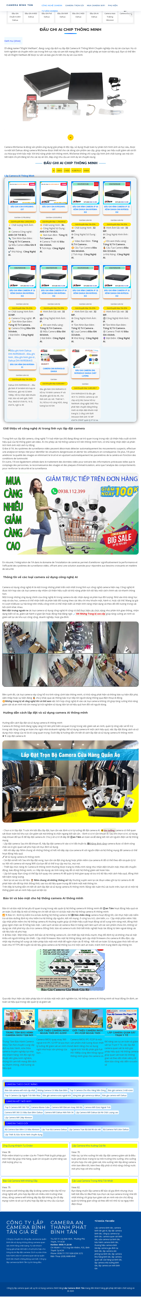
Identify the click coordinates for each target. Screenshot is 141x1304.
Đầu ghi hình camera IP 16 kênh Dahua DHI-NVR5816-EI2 (22, 293)
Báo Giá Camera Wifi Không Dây (20, 1181)
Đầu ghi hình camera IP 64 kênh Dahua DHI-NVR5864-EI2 (85, 209)
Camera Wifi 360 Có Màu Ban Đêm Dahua (24, 1112)
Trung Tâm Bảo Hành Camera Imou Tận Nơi (19, 1034)
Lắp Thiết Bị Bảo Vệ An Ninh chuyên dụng (23, 1134)
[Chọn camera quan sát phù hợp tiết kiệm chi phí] (132, 14)
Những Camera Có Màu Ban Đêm (52, 1090)
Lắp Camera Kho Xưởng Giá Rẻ (89, 1145)
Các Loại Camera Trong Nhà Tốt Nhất (92, 1181)
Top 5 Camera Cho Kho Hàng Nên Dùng (88, 1090)
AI (53, 170)
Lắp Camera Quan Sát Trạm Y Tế (122, 1034)
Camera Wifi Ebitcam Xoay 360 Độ (67, 1107)
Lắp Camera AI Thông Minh (19, 175)
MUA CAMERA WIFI (96, 5)
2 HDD (66, 170)
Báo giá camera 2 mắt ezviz (120, 1090)
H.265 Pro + (76, 170)
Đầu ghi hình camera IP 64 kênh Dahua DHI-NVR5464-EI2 (54, 293)
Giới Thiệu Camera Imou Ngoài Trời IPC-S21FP (53, 1031)
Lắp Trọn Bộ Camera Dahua (54, 1129)
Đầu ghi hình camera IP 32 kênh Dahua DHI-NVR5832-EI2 (117, 209)
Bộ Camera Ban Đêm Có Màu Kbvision (22, 1129)
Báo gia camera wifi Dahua (114, 1095)
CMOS (59, 170)
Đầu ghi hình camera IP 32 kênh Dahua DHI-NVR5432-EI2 (85, 293)
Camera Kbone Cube (40, 1107)
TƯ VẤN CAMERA (50, 11)
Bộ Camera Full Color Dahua (115, 1129)
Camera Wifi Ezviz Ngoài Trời (97, 1107)
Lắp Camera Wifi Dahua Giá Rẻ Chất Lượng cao (97, 1112)
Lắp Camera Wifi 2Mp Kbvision (18, 1117)
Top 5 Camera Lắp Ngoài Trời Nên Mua (22, 1095)
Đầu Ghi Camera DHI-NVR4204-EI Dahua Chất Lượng (85, 373)
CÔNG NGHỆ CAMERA (52, 5)
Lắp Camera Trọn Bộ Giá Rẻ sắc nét (85, 1129)
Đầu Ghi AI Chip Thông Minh (70, 29)
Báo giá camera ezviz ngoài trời (57, 1095)
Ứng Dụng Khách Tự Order (18, 1145)
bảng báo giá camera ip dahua (86, 1095)
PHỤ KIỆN (112, 5)
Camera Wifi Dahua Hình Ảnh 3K (59, 1112)
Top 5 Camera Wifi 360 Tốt (17, 1107)
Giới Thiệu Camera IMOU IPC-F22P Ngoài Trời (87, 1031)
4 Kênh (86, 170)
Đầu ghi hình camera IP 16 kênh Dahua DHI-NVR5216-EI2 (117, 293)
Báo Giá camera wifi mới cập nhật (20, 1090)
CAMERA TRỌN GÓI (74, 5)
